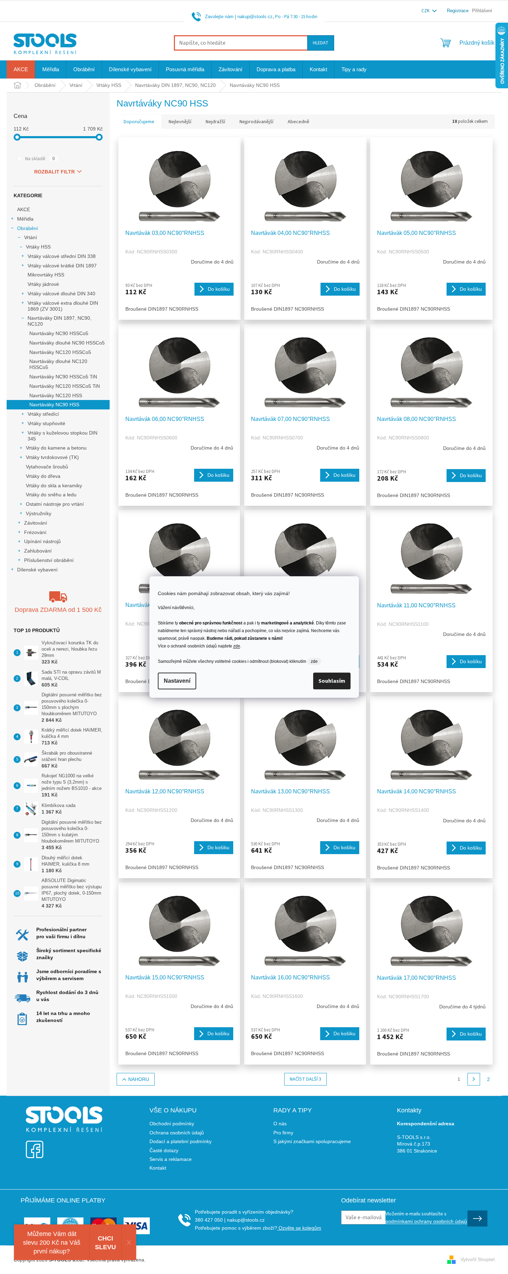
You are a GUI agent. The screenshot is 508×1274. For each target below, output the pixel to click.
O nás (280, 1123)
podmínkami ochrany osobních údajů (426, 1221)
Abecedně (298, 121)
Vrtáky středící (43, 414)
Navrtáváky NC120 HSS (55, 395)
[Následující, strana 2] (473, 1079)
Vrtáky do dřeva (43, 476)
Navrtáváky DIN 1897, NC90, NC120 (59, 321)
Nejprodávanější (256, 121)
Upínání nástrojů (42, 541)
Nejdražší (215, 121)
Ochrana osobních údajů (176, 1132)
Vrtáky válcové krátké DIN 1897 (62, 265)
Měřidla (25, 219)
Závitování (35, 523)
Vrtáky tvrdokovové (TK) (52, 457)
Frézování (35, 532)
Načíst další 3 (305, 1079)
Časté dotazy (163, 1150)
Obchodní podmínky (171, 1123)
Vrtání (30, 237)
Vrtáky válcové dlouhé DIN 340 (61, 293)
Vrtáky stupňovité (46, 423)
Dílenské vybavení (37, 569)
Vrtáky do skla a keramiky (54, 485)
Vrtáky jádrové (43, 284)
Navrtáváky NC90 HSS (54, 404)
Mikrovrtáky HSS (46, 274)
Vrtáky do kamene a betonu (56, 448)
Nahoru (138, 1079)
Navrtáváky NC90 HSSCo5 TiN (63, 376)
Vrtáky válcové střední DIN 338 (62, 256)
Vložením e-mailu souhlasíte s (426, 1217)
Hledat (321, 42)
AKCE (23, 209)
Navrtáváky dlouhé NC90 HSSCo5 (67, 343)
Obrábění (27, 228)
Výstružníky (38, 513)
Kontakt (157, 1168)
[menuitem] (21, 69)
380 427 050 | (210, 1220)
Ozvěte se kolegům (299, 1228)
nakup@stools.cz (255, 16)
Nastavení (177, 681)
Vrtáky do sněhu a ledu (51, 494)
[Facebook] (34, 1145)
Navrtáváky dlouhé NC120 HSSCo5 (58, 364)
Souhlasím (331, 681)
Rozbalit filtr (54, 172)
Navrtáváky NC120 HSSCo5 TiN (64, 386)
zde (236, 646)
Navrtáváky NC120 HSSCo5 (60, 352)
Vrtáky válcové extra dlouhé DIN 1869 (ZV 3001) (63, 306)
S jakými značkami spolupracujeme (312, 1141)
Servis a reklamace (170, 1159)
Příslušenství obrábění (49, 560)
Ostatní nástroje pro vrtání (55, 504)
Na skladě (40, 158)
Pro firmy (283, 1132)
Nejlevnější (180, 121)
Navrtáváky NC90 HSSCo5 (58, 333)
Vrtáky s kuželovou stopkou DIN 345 (62, 436)
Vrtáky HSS (38, 247)
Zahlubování (38, 551)
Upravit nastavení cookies (175, 1259)
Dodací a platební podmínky (180, 1141)
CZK (425, 11)
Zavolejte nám (219, 16)
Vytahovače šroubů (47, 466)
